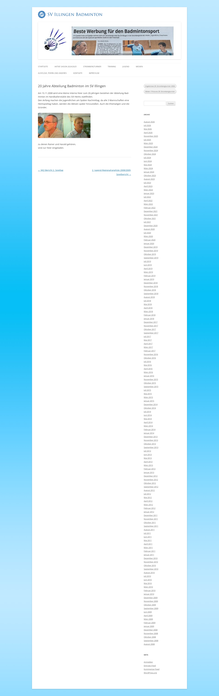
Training (112, 66)
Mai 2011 (148, 540)
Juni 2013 (148, 454)
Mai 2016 (148, 365)
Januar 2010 (149, 594)
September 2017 (151, 333)
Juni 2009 (148, 612)
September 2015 (151, 386)
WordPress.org (150, 672)
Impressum (94, 73)
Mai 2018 (148, 304)
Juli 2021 (147, 222)
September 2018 (151, 293)
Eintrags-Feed (150, 665)
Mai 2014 (148, 418)
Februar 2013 (149, 468)
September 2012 (151, 486)
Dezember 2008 (150, 629)
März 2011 (148, 547)
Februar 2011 (149, 551)
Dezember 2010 (150, 558)
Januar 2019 (149, 279)
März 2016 (148, 372)
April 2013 (148, 461)
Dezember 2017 (150, 322)
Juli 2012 (147, 494)
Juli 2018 (147, 300)
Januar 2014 (149, 433)
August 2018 (149, 297)
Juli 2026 (147, 125)
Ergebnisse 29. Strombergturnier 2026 (160, 86)
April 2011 (148, 544)
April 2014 (148, 422)
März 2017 (148, 347)
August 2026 (149, 121)
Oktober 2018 (150, 290)
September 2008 (151, 640)
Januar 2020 (149, 243)
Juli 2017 (147, 336)
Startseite (43, 66)
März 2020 (148, 236)
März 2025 (148, 143)
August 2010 (149, 572)
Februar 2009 (149, 622)
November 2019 (151, 250)
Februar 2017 (149, 350)
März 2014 (148, 426)
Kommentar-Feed (151, 669)
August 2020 (149, 229)
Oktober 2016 (150, 358)
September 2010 (151, 569)
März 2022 (148, 204)
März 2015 (148, 397)
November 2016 (151, 354)
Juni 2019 (148, 265)
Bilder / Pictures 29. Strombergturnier (160, 91)
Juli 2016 (147, 361)
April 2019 (148, 268)
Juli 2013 (147, 451)
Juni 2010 (148, 579)
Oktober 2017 (150, 329)
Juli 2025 (147, 139)
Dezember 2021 (150, 211)
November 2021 (151, 214)
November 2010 (151, 561)
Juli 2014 (147, 411)
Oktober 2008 (150, 637)
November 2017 (151, 325)
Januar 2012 (149, 511)
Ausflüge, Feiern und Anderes (52, 73)
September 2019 (151, 257)
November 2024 (151, 150)
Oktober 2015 (150, 383)
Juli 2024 (147, 157)
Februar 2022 (149, 207)
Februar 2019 (149, 275)
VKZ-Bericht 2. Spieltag (50, 170)
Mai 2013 (148, 458)
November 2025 (151, 136)
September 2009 (151, 608)
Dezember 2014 (150, 404)
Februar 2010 (149, 590)
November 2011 (151, 519)
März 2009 (148, 619)
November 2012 (151, 479)
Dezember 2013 (150, 436)
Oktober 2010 (150, 565)
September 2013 (151, 447)
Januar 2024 (149, 172)
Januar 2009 (149, 626)
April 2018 (148, 307)
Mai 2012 (148, 497)
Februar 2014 (149, 429)
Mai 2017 (148, 340)
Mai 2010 (148, 583)
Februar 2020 (149, 240)
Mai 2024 (148, 164)
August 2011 (149, 529)
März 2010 (148, 587)
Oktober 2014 (150, 408)
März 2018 (148, 311)
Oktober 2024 (150, 154)
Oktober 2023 (150, 175)
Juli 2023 (147, 182)
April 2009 (148, 615)
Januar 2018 (149, 318)
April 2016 (148, 368)
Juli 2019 (147, 261)
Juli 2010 (147, 576)
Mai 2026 (148, 129)
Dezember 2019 (150, 247)
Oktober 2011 (150, 522)
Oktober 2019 (150, 254)
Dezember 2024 (150, 146)
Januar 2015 (149, 401)
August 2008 (149, 644)
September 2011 (151, 526)
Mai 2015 (148, 393)
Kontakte (77, 73)
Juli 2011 (147, 533)
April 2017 (148, 343)
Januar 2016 (149, 375)
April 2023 (148, 186)
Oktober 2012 (150, 483)
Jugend (125, 66)
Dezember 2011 (150, 515)
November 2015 (151, 379)
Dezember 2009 (150, 597)
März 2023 (148, 189)
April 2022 (148, 200)
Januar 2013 (149, 472)
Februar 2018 (149, 315)
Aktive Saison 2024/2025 (66, 66)
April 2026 (148, 132)
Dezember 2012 (150, 476)
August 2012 (149, 490)
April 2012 (148, 501)
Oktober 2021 (150, 218)
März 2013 (148, 465)
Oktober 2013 (150, 443)
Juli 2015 (147, 390)
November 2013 (151, 440)
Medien (139, 66)
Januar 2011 (149, 554)
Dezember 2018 (150, 282)
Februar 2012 (149, 508)
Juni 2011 (148, 536)
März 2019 (148, 272)
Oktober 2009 (150, 604)
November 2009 (151, 601)
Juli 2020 (147, 232)
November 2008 (151, 633)
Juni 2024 (148, 161)
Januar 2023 (149, 193)
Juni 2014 (148, 415)
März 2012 (148, 504)
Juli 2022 (147, 197)
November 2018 (151, 286)
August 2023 (149, 179)
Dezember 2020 (150, 225)
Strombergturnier (92, 66)
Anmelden (148, 662)
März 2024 (148, 168)
